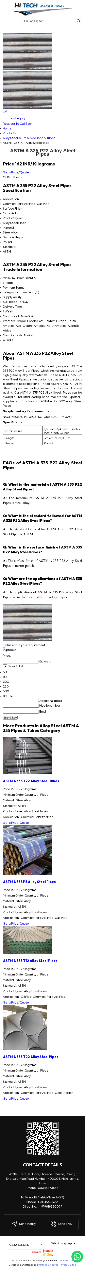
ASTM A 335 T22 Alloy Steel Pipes (30, 1056)
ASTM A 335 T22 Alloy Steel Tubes (31, 781)
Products (9, 133)
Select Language (62, 1243)
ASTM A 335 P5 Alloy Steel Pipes (29, 881)
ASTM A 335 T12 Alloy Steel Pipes (30, 960)
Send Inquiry (17, 118)
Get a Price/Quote (16, 172)
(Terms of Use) (66, 1260)
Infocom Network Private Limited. (58, 1264)
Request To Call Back (17, 123)
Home (7, 128)
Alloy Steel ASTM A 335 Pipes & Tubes (29, 138)
